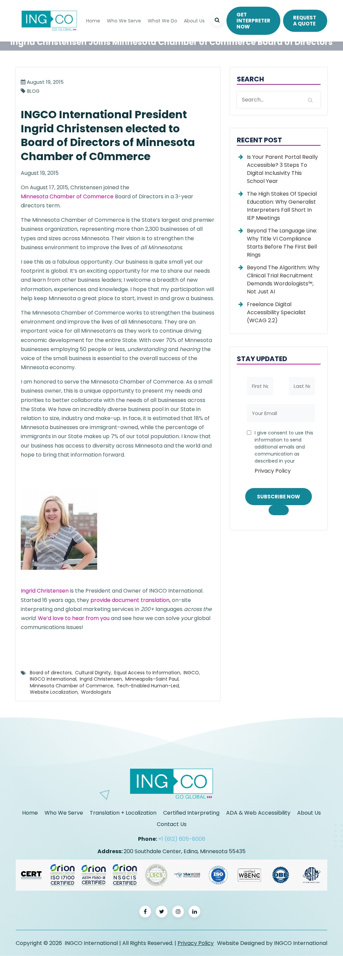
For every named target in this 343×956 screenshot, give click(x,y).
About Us (194, 20)
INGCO (191, 673)
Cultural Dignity (93, 673)
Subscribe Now (278, 496)
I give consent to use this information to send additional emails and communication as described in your (284, 452)
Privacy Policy (273, 471)
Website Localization (54, 692)
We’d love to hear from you (74, 618)
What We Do (162, 20)
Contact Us (172, 824)
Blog (33, 91)
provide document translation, (130, 600)
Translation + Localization (123, 813)
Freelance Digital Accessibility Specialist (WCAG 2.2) (276, 312)
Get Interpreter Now (253, 20)
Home (93, 20)
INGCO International (53, 679)
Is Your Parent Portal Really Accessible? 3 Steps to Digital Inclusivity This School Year (282, 169)
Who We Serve (124, 20)
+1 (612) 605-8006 (181, 839)
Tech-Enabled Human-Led (148, 686)
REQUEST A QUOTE (304, 20)
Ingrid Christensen (45, 591)
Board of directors (51, 673)
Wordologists (96, 692)
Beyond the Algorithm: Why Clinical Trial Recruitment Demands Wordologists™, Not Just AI (283, 279)
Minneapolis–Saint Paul (152, 679)
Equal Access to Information (147, 673)
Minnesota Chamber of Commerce (67, 196)
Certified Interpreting (191, 813)
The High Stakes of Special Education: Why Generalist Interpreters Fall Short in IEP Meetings (282, 206)
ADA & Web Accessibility (258, 813)
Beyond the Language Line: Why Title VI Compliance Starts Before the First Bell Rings (282, 243)
